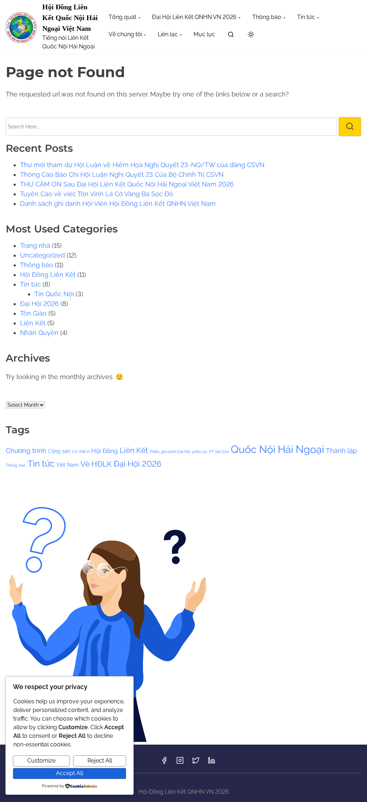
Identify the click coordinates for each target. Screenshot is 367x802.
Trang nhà (35, 245)
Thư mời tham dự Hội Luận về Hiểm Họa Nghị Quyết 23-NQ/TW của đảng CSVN (142, 165)
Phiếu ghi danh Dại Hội (170, 451)
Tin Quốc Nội (54, 294)
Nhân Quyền (39, 332)
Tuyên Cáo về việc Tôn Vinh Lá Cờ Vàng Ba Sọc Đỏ (96, 194)
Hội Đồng (104, 450)
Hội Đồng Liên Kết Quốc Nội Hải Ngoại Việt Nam (70, 17)
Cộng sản (59, 451)
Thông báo (36, 265)
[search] (231, 36)
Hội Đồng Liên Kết (48, 274)
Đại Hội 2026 (39, 303)
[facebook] (164, 762)
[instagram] (180, 762)
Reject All (99, 760)
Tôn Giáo (33, 313)
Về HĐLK (96, 463)
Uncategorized (42, 255)
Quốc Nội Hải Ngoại (277, 449)
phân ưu (199, 451)
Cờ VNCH (81, 451)
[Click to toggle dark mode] (251, 35)
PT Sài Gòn (219, 451)
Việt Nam (67, 465)
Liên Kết (33, 323)
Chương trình (26, 450)
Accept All (69, 773)
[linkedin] (211, 762)
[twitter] (195, 762)
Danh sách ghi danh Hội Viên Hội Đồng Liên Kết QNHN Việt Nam (118, 203)
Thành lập (341, 450)
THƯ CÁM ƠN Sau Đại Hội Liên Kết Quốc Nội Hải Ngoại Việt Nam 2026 (127, 184)
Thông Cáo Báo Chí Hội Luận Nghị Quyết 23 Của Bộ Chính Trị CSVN (122, 174)
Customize (41, 760)
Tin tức (30, 284)
